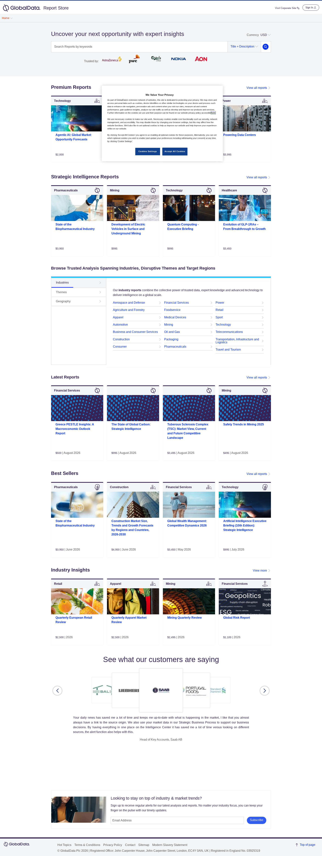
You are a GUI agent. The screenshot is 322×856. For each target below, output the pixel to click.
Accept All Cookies (175, 151)
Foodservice (172, 309)
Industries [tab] (62, 282)
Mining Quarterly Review (184, 617)
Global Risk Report (236, 617)
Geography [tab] (63, 301)
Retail (219, 309)
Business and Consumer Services (135, 331)
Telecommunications (229, 331)
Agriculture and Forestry (129, 309)
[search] (266, 47)
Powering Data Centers (239, 134)
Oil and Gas (172, 331)
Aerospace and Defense (129, 302)
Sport (219, 317)
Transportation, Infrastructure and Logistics (237, 341)
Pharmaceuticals (175, 346)
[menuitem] (7, 18)
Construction (121, 339)
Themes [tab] (61, 292)
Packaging (171, 339)
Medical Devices (175, 317)
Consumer (120, 346)
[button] (57, 690)
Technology (223, 324)
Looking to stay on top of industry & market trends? (156, 798)
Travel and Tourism (228, 349)
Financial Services (176, 302)
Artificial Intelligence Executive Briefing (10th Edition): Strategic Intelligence (244, 525)
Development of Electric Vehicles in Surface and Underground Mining (128, 229)
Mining (168, 324)
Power (220, 302)
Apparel (118, 317)
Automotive (120, 324)
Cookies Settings (147, 151)
